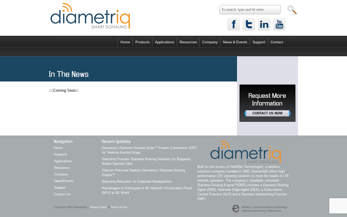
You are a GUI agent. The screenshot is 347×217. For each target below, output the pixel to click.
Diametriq (90, 16)
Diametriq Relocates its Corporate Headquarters (137, 181)
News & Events (235, 42)
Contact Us (62, 194)
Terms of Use (119, 207)
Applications (164, 42)
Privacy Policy (98, 207)
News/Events (64, 181)
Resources (188, 42)
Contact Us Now (267, 113)
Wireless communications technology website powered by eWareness (264, 209)
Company (210, 42)
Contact (277, 42)
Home (125, 42)
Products (142, 42)
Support (259, 42)
